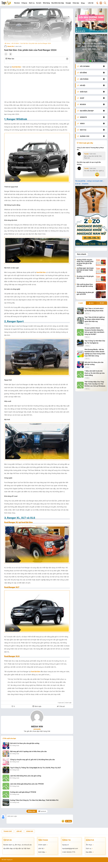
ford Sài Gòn (16, 67)
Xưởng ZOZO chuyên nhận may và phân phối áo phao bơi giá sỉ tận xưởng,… (85, 262)
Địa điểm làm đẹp (57, 3)
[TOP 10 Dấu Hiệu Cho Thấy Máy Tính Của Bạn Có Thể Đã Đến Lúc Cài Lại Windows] (80, 385)
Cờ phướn (85, 183)
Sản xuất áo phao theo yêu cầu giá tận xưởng (85, 285)
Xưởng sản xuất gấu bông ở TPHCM (23, 792)
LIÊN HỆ (19, 831)
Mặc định (32, 811)
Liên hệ (90, 3)
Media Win (10, 46)
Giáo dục (76, 3)
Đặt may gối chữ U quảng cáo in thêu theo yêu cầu (28, 751)
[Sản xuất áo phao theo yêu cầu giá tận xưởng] (101, 286)
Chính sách (42, 845)
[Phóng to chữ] (10, 54)
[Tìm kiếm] (105, 3)
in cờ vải (77, 183)
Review (17, 3)
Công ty (24, 3)
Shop (83, 3)
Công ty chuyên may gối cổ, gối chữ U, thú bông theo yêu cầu (32, 759)
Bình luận (37, 706)
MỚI (81, 303)
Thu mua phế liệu (80, 181)
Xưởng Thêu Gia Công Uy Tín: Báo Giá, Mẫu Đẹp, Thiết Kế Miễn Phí (34, 800)
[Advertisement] (37, 88)
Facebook (43, 811)
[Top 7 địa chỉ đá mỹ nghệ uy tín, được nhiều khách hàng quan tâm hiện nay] (80, 320)
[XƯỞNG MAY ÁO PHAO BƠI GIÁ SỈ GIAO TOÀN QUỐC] (101, 270)
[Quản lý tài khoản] (101, 3)
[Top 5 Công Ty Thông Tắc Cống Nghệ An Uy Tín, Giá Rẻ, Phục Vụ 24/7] (6, 770)
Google (68, 3)
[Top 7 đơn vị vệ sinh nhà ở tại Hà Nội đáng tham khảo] (80, 310)
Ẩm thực (89, 845)
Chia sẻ (62, 706)
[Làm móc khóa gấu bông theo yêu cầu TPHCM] (6, 786)
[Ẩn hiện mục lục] (67, 59)
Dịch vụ (32, 3)
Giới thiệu (41, 852)
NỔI (102, 303)
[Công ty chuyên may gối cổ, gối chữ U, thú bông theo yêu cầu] (6, 762)
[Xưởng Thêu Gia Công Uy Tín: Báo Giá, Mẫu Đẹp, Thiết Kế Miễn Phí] (6, 802)
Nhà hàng (46, 3)
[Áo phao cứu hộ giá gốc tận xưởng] (101, 278)
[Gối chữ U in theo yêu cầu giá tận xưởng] (6, 746)
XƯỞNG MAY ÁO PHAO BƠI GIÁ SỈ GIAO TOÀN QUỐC (85, 270)
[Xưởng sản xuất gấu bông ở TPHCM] (6, 794)
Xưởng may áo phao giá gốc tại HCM (85, 293)
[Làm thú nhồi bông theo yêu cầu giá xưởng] (6, 778)
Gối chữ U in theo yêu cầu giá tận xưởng (24, 743)
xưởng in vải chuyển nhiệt (95, 181)
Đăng (69, 821)
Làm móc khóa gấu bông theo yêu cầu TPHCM (27, 784)
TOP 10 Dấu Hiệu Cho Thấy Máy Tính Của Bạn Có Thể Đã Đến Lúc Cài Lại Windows (95, 384)
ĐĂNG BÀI (29, 831)
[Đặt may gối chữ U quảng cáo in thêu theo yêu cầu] (6, 754)
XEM (91, 303)
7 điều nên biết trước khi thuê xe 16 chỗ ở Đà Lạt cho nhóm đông (95, 373)
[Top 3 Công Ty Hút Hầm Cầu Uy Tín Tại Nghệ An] (80, 343)
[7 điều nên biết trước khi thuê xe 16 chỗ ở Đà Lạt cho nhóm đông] (80, 374)
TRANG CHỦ (7, 831)
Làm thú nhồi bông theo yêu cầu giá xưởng (25, 776)
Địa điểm (89, 852)
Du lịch (38, 3)
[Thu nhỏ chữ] (6, 54)
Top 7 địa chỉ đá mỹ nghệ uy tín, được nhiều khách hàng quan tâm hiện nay (91, 46)
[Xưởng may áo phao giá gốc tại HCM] (101, 294)
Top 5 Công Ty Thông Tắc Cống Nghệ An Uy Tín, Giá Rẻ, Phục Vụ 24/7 (35, 768)
